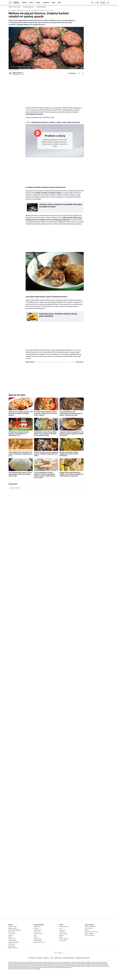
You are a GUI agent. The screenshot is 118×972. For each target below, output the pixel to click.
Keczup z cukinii (11, 931)
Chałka (60, 937)
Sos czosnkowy (11, 944)
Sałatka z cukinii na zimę (39, 942)
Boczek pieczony (11, 945)
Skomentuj (72, 73)
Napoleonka (62, 931)
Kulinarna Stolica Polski (14, 7)
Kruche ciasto (62, 930)
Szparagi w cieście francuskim (91, 931)
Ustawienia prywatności (82, 958)
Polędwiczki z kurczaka (13, 942)
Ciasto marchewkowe (64, 926)
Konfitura (36, 937)
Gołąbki (10, 937)
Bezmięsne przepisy (12, 928)
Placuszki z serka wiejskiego (14, 930)
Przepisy (24, 2)
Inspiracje (46, 2)
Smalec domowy (11, 938)
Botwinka (87, 930)
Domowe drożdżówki (63, 938)
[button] (97, 3)
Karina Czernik (16, 73)
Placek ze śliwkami (63, 933)
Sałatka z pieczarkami (13, 947)
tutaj (38, 968)
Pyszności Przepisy (12, 926)
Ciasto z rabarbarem (89, 933)
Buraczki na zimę (37, 938)
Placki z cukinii (37, 931)
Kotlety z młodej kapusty (90, 926)
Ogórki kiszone (37, 926)
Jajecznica (10, 935)
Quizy (59, 2)
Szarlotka (61, 935)
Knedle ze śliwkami (38, 940)
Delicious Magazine (41, 7)
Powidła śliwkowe (38, 930)
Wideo (53, 2)
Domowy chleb (62, 940)
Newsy (31, 2)
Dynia (35, 935)
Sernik (60, 928)
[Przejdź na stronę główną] (10, 4)
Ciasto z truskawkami (89, 935)
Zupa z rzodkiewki (89, 928)
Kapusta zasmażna (12, 940)
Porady (38, 2)
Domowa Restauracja (28, 7)
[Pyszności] (17, 2)
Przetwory (36, 928)
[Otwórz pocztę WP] (92, 2)
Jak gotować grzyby (38, 933)
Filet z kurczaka (11, 933)
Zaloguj (103, 2)
